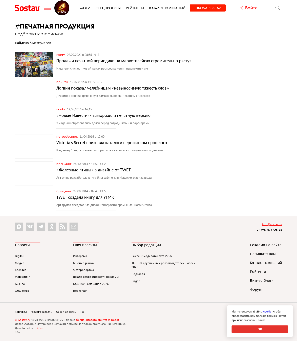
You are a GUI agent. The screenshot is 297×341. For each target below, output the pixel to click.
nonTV (61, 55)
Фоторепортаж (83, 269)
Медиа (19, 263)
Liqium (40, 328)
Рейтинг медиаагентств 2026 (152, 256)
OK (260, 329)
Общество (22, 290)
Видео (136, 281)
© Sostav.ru (23, 320)
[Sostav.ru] (28, 8)
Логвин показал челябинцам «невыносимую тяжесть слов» (112, 88)
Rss (82, 312)
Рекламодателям (41, 312)
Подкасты (138, 274)
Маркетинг (22, 276)
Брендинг (64, 164)
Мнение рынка (83, 263)
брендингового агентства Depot (97, 320)
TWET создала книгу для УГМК (85, 197)
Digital (19, 256)
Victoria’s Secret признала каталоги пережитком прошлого (111, 143)
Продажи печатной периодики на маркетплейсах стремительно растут (123, 61)
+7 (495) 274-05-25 (268, 230)
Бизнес (20, 283)
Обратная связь (66, 312)
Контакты (21, 312)
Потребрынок (67, 136)
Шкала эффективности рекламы (96, 276)
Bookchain (80, 290)
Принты (62, 82)
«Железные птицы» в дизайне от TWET (93, 170)
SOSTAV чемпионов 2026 (91, 283)
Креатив (20, 269)
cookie (267, 311)
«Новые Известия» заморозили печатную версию (103, 115)
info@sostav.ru (272, 224)
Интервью (80, 256)
